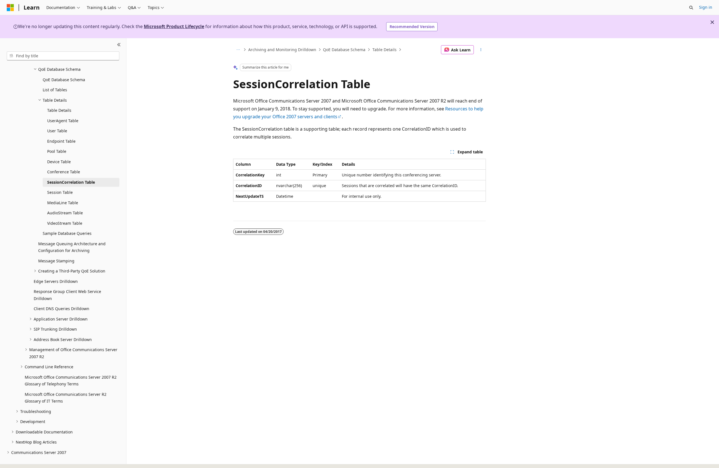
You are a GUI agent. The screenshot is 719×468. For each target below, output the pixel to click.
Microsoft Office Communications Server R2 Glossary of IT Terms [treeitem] (65, 398)
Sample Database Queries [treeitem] (67, 233)
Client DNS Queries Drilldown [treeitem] (61, 308)
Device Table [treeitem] (59, 161)
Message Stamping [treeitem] (56, 260)
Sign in (705, 7)
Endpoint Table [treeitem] (61, 141)
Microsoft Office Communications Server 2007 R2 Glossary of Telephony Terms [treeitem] (71, 380)
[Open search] (691, 8)
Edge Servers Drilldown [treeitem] (56, 281)
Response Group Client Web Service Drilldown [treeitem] (67, 295)
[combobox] (63, 55)
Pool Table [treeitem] (56, 151)
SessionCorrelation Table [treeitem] (71, 182)
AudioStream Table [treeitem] (65, 212)
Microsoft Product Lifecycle (174, 26)
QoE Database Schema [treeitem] (64, 79)
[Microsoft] (10, 7)
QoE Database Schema (344, 49)
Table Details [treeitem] (59, 110)
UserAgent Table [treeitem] (62, 120)
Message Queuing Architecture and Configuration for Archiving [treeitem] (72, 247)
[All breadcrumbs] (238, 49)
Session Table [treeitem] (60, 192)
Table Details (384, 49)
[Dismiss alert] (712, 22)
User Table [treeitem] (57, 130)
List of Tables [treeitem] (55, 89)
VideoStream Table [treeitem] (64, 223)
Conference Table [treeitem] (63, 171)
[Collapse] (119, 44)
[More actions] (481, 49)
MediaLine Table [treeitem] (62, 202)
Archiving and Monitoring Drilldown (282, 49)
